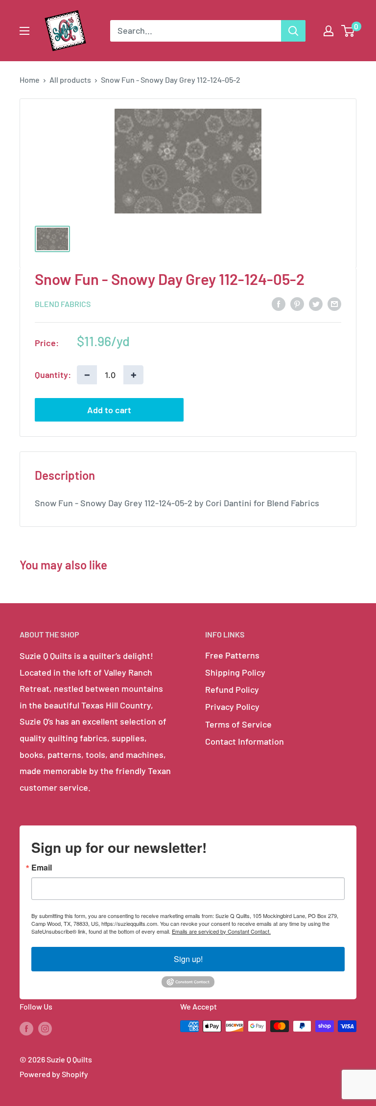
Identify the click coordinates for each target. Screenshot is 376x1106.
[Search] (293, 31)
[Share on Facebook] (278, 303)
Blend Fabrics (63, 303)
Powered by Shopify (54, 1074)
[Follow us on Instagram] (45, 1027)
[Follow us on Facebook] (26, 1027)
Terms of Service (238, 724)
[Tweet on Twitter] (316, 303)
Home (30, 79)
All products (70, 79)
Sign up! (188, 959)
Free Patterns (232, 655)
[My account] (328, 30)
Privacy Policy (232, 706)
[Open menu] (24, 31)
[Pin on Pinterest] (297, 303)
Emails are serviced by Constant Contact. (221, 931)
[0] (348, 31)
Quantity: (53, 374)
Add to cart (109, 409)
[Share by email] (334, 303)
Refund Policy (232, 689)
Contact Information (244, 741)
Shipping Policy (235, 672)
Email (41, 867)
